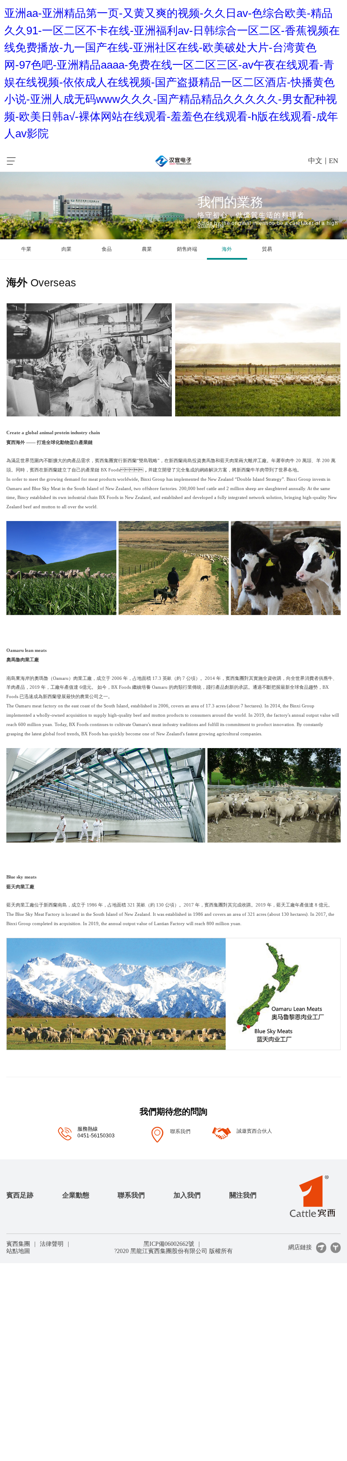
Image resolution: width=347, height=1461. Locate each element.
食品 (107, 249)
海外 (227, 249)
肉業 (66, 249)
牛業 (26, 249)
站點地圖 (18, 1251)
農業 (147, 249)
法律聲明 (51, 1244)
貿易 (267, 249)
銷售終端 (187, 249)
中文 (315, 161)
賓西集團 (18, 1244)
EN (333, 161)
